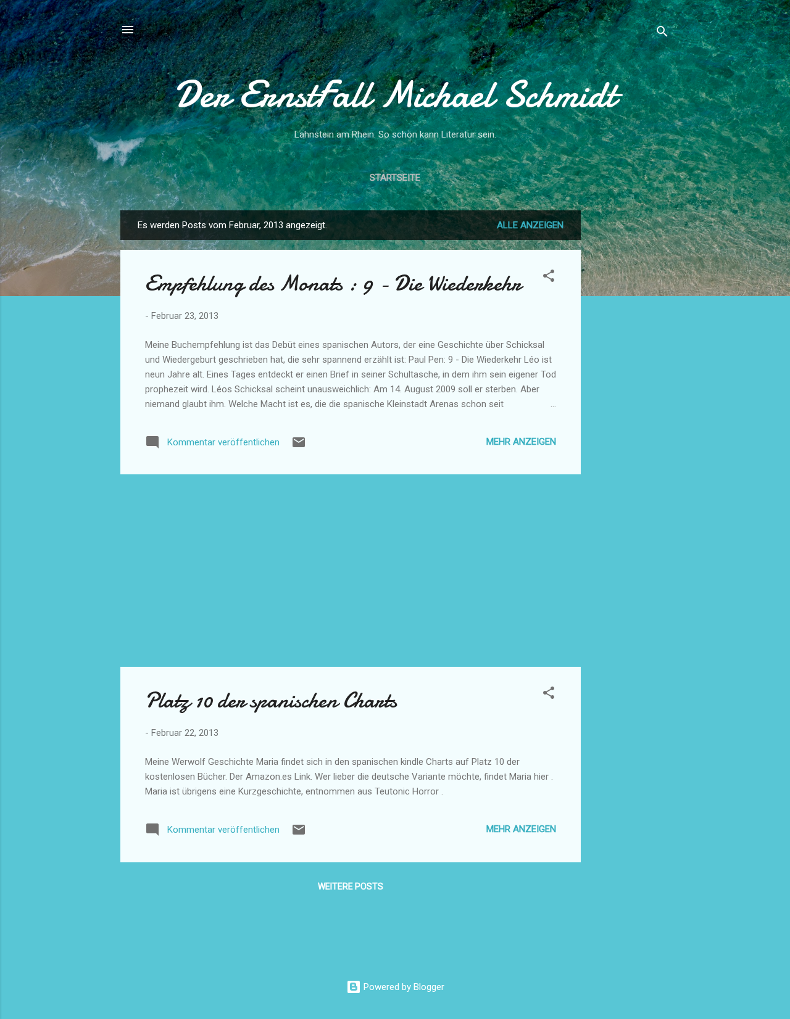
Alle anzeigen (530, 225)
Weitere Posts (350, 886)
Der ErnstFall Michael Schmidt (395, 94)
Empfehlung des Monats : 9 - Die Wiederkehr (333, 283)
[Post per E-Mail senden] (298, 446)
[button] (548, 277)
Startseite (395, 177)
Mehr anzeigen (521, 441)
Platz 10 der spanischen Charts (271, 700)
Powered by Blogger (402, 986)
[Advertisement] (630, 395)
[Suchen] (662, 33)
